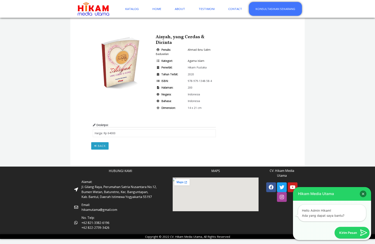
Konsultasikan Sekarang (275, 9)
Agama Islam (196, 61)
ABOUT (180, 9)
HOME (156, 9)
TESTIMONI (207, 9)
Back (101, 146)
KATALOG (132, 9)
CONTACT (235, 9)
